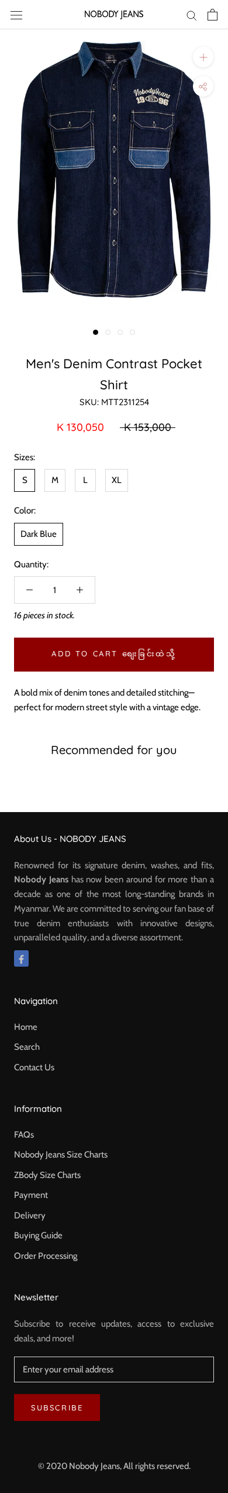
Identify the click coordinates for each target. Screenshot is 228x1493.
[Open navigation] (16, 14)
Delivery (30, 1215)
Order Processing (45, 1256)
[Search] (191, 15)
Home (25, 1027)
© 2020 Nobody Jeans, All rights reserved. (114, 1466)
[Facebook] (21, 958)
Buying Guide (38, 1235)
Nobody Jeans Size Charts (61, 1154)
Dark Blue (38, 534)
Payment (31, 1195)
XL (117, 480)
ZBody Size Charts (47, 1175)
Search (27, 1047)
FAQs (24, 1134)
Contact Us (34, 1067)
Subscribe (57, 1407)
